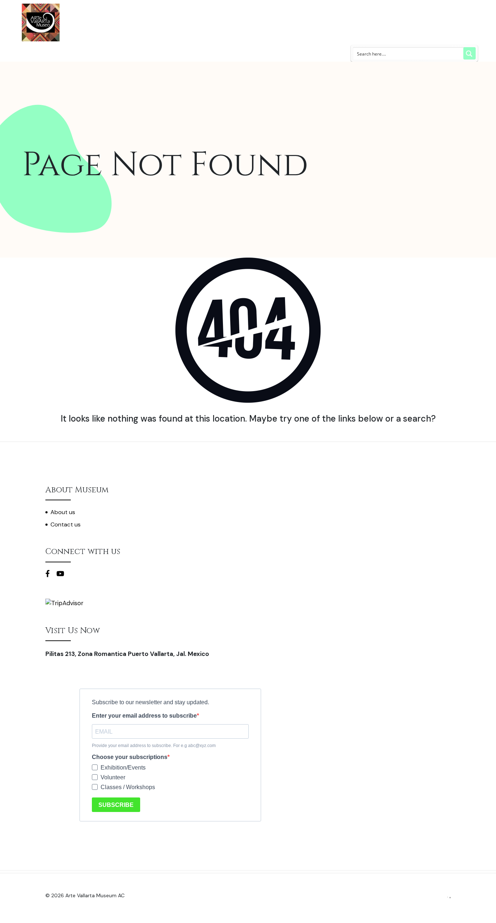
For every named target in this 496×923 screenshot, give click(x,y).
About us (62, 512)
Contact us (65, 524)
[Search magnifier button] (469, 53)
